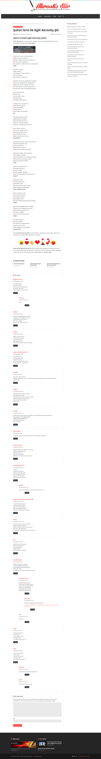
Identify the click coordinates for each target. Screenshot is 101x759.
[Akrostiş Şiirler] (50, 6)
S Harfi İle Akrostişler (24, 23)
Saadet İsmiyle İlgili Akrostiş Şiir (35, 264)
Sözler (59, 16)
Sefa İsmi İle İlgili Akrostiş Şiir (74, 29)
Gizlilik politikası (81, 756)
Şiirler (55, 16)
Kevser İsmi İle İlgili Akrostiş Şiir (74, 62)
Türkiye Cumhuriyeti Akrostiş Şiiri (75, 66)
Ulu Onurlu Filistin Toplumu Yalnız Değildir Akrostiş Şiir (54, 742)
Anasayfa (40, 16)
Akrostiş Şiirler (47, 16)
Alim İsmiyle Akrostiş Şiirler (73, 42)
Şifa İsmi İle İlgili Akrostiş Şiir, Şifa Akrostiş (53, 264)
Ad (14, 718)
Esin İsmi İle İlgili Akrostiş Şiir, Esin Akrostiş (77, 31)
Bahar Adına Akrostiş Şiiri (73, 39)
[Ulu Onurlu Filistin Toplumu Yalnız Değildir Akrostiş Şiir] (42, 744)
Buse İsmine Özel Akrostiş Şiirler (74, 54)
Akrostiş (16, 34)
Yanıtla (15, 293)
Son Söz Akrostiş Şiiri (18, 263)
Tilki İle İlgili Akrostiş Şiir (72, 44)
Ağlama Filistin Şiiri (71, 26)
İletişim (88, 756)
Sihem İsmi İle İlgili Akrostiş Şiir (46, 748)
